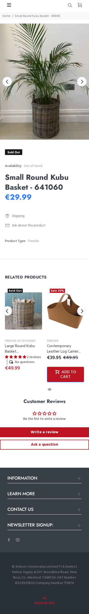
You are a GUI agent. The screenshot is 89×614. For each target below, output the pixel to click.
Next (82, 81)
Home (6, 16)
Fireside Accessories (20, 340)
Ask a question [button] (44, 444)
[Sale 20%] (65, 311)
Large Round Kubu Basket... (20, 349)
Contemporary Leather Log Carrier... (64, 349)
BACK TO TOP (44, 603)
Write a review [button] (44, 432)
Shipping (18, 216)
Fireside (33, 241)
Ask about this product (29, 225)
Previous (7, 81)
